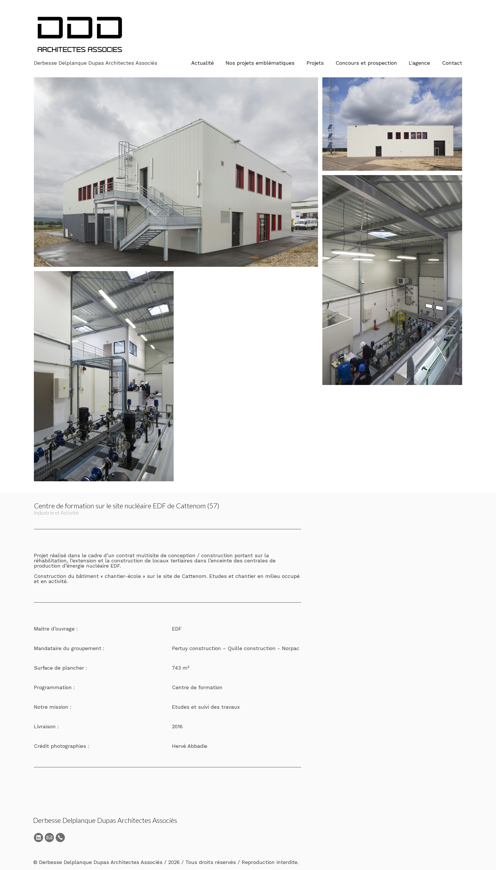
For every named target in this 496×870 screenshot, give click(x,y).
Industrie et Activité (56, 512)
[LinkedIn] (38, 837)
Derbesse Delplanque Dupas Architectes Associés (105, 820)
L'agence (419, 63)
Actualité (202, 63)
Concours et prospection (366, 63)
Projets (315, 63)
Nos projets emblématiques (260, 63)
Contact (452, 63)
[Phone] (60, 837)
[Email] (49, 837)
